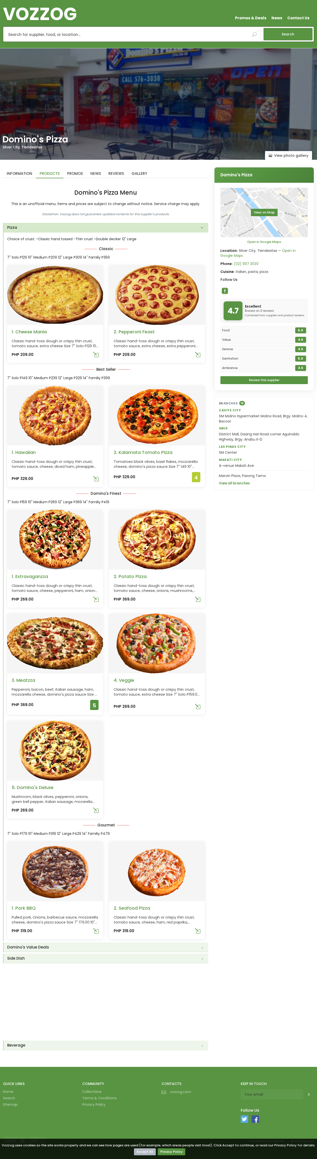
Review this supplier (264, 380)
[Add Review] (96, 356)
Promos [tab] (75, 173)
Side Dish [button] (16, 958)
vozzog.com (180, 1091)
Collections (92, 1091)
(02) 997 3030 (246, 263)
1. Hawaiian (24, 452)
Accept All (144, 1151)
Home (8, 1091)
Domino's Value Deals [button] (28, 947)
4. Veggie (124, 680)
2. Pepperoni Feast (134, 332)
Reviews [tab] (116, 173)
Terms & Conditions (99, 1098)
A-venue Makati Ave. (237, 465)
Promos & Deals (250, 18)
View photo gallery (291, 155)
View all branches (234, 483)
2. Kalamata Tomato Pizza (143, 452)
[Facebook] (224, 291)
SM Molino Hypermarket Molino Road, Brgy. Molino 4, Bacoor (263, 419)
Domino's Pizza (236, 175)
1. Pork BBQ (24, 908)
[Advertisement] (105, 1002)
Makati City (230, 460)
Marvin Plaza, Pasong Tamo (242, 475)
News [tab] (95, 173)
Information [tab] (19, 173)
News (276, 18)
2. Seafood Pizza (132, 908)
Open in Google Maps (264, 242)
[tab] (106, 228)
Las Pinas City (232, 447)
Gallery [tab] (139, 173)
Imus (223, 428)
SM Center (228, 452)
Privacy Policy (171, 1151)
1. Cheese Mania (29, 332)
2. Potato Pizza (130, 576)
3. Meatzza (23, 680)
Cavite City (230, 410)
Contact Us (298, 18)
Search (288, 34)
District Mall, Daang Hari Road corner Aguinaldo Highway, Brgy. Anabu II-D (259, 437)
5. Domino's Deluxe (32, 787)
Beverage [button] (16, 1045)
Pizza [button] (12, 227)
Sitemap (10, 1104)
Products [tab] (50, 173)
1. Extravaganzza (30, 576)
